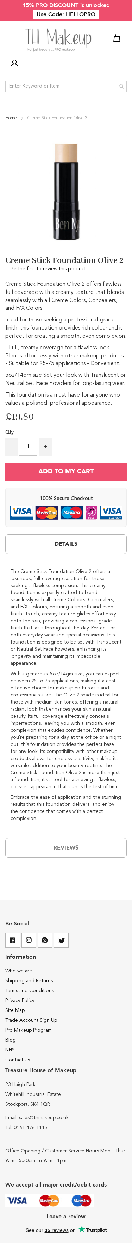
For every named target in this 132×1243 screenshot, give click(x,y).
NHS (10, 1050)
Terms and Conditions (29, 990)
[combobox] (66, 86)
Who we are (18, 971)
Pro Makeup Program (28, 1030)
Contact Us (17, 1059)
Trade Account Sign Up (31, 1020)
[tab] (66, 544)
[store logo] (59, 40)
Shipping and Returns (29, 980)
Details (66, 544)
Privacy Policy (19, 1000)
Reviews (66, 848)
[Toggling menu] (9, 40)
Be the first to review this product (48, 268)
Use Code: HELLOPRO (66, 14)
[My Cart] (118, 39)
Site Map (15, 1010)
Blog (10, 1040)
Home (11, 118)
